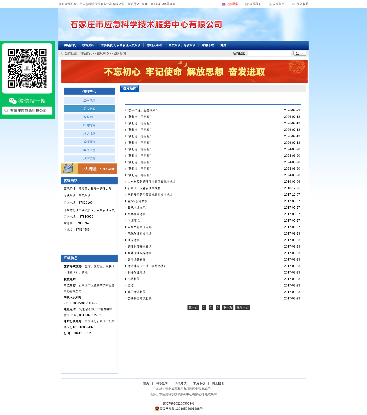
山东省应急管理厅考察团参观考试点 (152, 181)
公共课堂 (232, 4)
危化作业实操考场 (140, 233)
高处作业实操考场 (140, 253)
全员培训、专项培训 (182, 45)
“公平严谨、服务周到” (142, 110)
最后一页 (243, 307)
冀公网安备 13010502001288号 (181, 409)
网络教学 (162, 383)
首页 (146, 383)
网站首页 (70, 45)
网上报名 (218, 383)
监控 (131, 285)
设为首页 (279, 4)
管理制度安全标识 (140, 246)
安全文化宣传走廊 (140, 227)
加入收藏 (302, 4)
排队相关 (134, 279)
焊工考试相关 (137, 292)
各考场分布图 (137, 259)
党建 (223, 45)
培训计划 (89, 133)
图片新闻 (89, 109)
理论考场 (134, 240)
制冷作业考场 (137, 272)
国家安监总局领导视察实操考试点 (150, 194)
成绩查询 (89, 141)
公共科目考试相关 (140, 298)
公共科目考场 (137, 214)
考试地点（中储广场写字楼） (147, 266)
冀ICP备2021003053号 (178, 403)
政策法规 (89, 158)
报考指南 (89, 125)
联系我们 (255, 4)
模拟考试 (180, 383)
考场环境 (134, 220)
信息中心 (103, 53)
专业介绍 (89, 117)
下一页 (227, 307)
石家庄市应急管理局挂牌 (144, 188)
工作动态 (89, 100)
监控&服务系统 (138, 201)
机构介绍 (88, 45)
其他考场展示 (137, 207)
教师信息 (89, 150)
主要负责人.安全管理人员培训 (121, 45)
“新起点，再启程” (139, 117)
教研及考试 (154, 45)
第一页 (193, 307)
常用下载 (208, 45)
